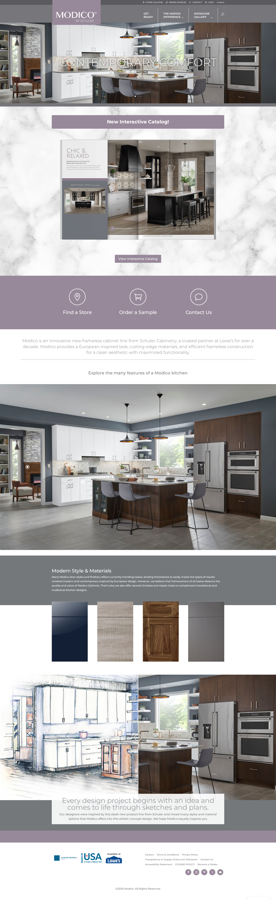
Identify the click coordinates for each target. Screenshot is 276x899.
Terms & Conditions (168, 854)
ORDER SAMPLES (177, 2)
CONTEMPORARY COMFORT (138, 62)
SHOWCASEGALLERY (202, 15)
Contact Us (199, 312)
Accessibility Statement (158, 864)
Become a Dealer (208, 864)
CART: (211, 2)
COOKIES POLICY (185, 864)
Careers (149, 854)
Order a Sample (138, 312)
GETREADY (148, 15)
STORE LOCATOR (154, 2)
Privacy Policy (190, 854)
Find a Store (77, 312)
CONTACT (197, 2)
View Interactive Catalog (138, 259)
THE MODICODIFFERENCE (171, 15)
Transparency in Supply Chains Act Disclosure (171, 859)
